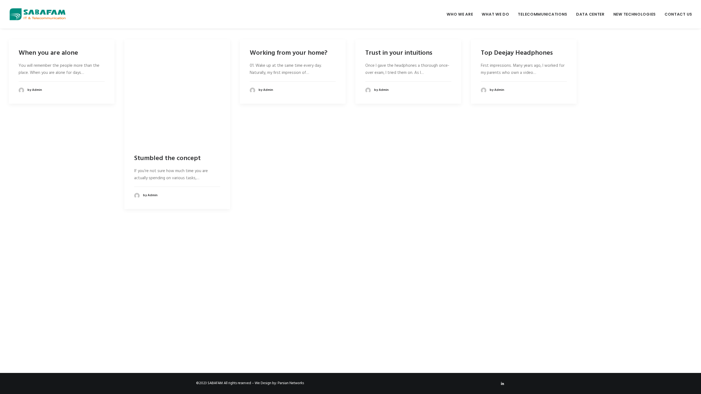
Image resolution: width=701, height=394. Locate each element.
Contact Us (678, 14)
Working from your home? (288, 53)
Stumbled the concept (167, 158)
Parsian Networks (291, 383)
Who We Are (460, 14)
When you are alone (48, 53)
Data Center (590, 14)
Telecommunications (542, 14)
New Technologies (634, 14)
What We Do (495, 14)
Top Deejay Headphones (517, 53)
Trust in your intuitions (398, 53)
